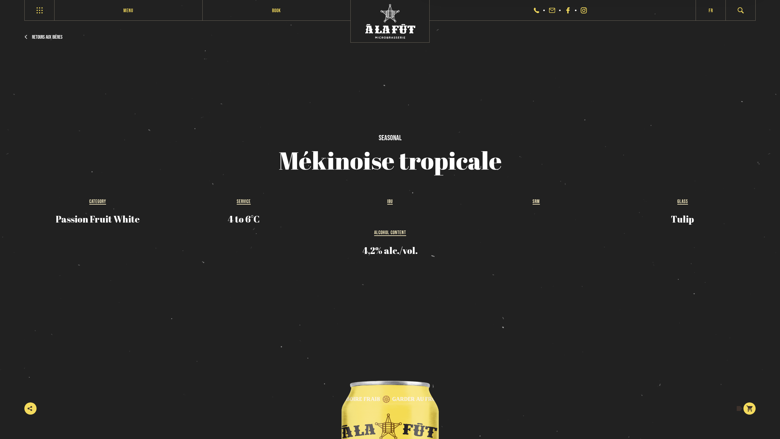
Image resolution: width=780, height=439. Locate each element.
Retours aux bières (47, 37)
